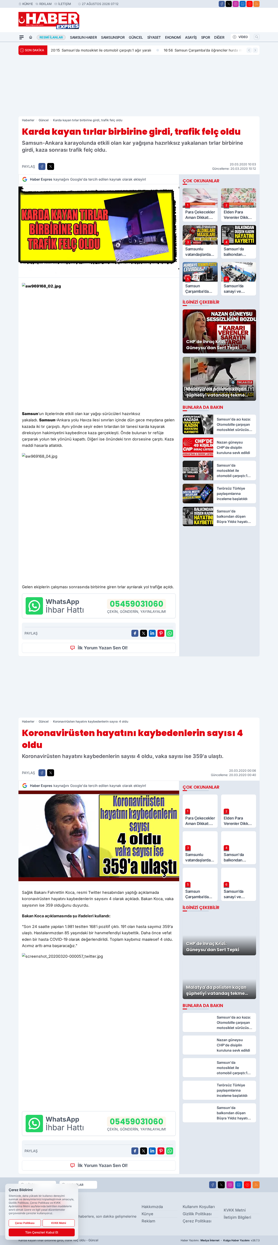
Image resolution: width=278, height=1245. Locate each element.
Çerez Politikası (197, 1221)
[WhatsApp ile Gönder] (169, 633)
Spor (205, 37)
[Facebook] (222, 4)
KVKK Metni (235, 1210)
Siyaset (154, 37)
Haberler (28, 120)
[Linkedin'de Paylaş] (152, 633)
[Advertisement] (139, 85)
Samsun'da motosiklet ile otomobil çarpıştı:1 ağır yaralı (101, 50)
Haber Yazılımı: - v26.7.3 (220, 1240)
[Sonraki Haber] (255, 50)
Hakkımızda (152, 1206)
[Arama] (257, 37)
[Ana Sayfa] (30, 37)
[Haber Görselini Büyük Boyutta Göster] (98, 229)
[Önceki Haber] (249, 50)
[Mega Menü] (21, 37)
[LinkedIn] (243, 4)
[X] (229, 4)
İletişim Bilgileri (237, 1217)
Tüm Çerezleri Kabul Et (41, 1232)
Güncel (136, 37)
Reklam (45, 4)
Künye (27, 4)
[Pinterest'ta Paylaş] (160, 633)
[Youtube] (250, 4)
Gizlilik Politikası (197, 1214)
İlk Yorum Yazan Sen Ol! (103, 647)
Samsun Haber (83, 37)
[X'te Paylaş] (50, 166)
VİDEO (243, 37)
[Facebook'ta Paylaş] (41, 166)
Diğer (219, 37)
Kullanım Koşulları (199, 1206)
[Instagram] (236, 4)
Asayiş (191, 37)
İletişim (64, 4)
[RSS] (256, 4)
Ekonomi (173, 37)
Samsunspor (112, 37)
